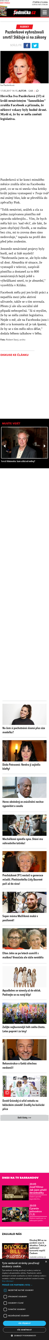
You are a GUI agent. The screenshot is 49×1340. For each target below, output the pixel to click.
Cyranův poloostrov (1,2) (36, 1210)
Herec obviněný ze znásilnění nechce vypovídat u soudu (23, 804)
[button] (24, 1285)
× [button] (46, 1262)
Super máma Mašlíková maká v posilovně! (20, 918)
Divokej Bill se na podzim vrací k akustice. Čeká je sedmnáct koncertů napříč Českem (38, 1247)
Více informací (7, 1281)
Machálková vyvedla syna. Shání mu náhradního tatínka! (22, 841)
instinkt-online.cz (38, 1257)
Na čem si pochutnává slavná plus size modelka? (23, 730)
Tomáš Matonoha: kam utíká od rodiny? (18, 461)
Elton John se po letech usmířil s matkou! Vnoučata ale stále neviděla (23, 955)
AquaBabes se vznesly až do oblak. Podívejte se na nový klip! (21, 992)
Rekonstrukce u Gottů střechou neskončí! (19, 1065)
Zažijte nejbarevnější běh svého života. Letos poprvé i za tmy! (23, 1029)
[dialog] (24, 1299)
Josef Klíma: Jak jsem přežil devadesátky (38, 1188)
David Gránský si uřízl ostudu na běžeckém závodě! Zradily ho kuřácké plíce (23, 1105)
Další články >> (24, 1118)
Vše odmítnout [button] (24, 1330)
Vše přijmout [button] (24, 1323)
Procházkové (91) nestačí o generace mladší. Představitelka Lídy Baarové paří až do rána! (22, 879)
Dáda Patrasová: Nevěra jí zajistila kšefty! (21, 767)
